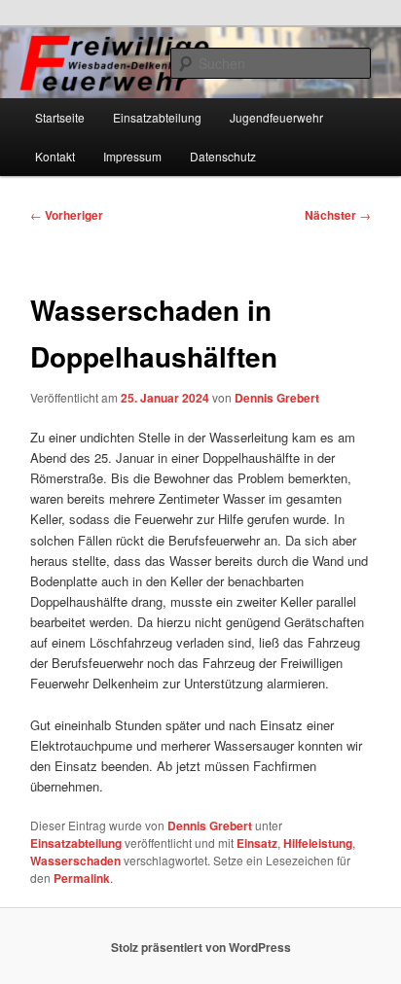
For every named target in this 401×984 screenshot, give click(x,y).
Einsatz (257, 843)
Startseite (60, 117)
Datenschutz (223, 156)
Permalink (82, 878)
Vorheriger (66, 215)
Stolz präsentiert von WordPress (201, 947)
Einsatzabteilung (157, 117)
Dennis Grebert (277, 397)
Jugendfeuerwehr (276, 117)
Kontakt (55, 156)
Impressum (132, 156)
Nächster (338, 215)
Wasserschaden (75, 860)
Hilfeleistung (317, 843)
